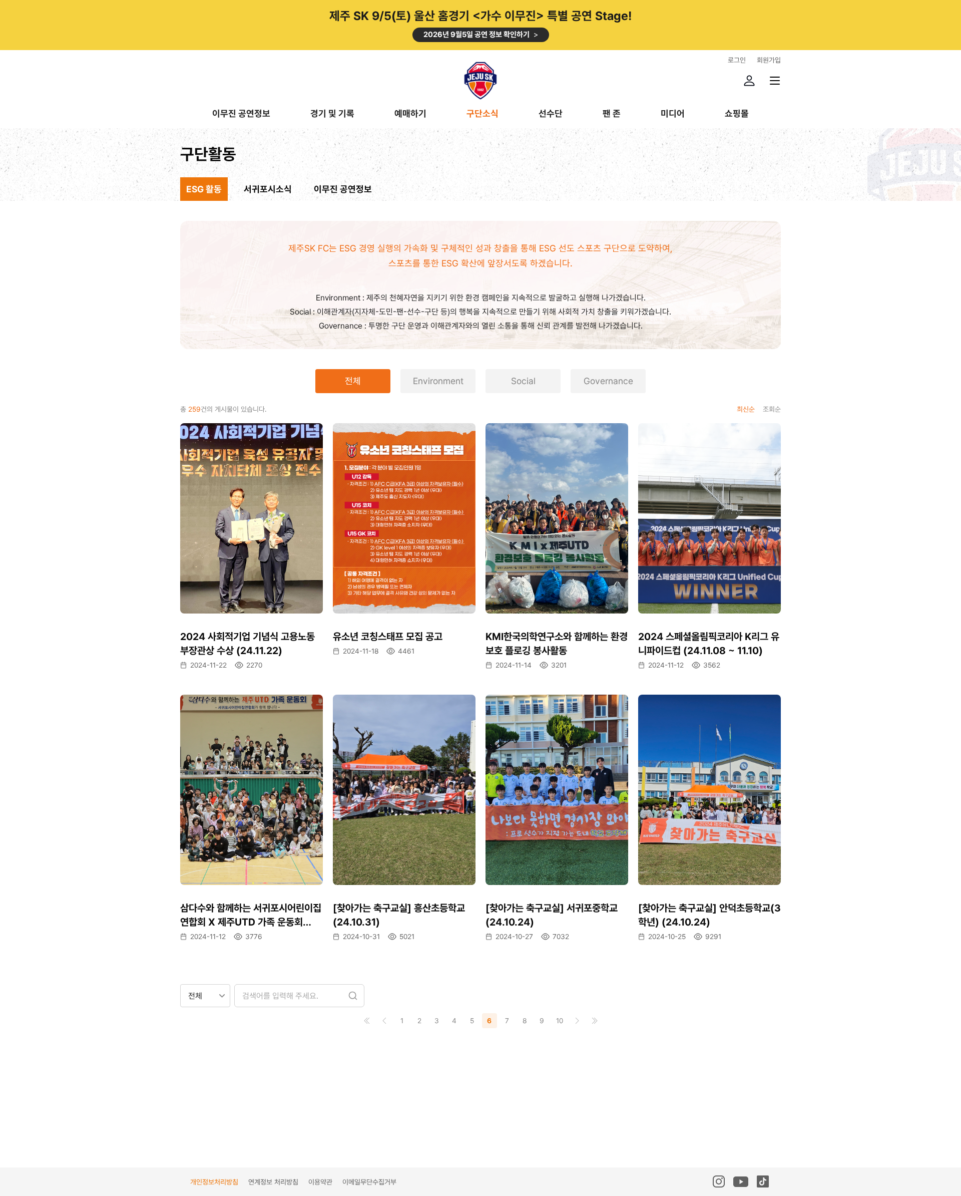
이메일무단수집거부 (369, 1181)
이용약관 (320, 1181)
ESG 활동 (204, 189)
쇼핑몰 (737, 114)
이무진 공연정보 (241, 114)
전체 (353, 381)
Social (523, 381)
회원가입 (769, 60)
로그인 (737, 60)
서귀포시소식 (268, 189)
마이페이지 (749, 81)
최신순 (746, 409)
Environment (438, 381)
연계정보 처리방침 (273, 1181)
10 (559, 1021)
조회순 (772, 409)
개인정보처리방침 (214, 1181)
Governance (608, 381)
